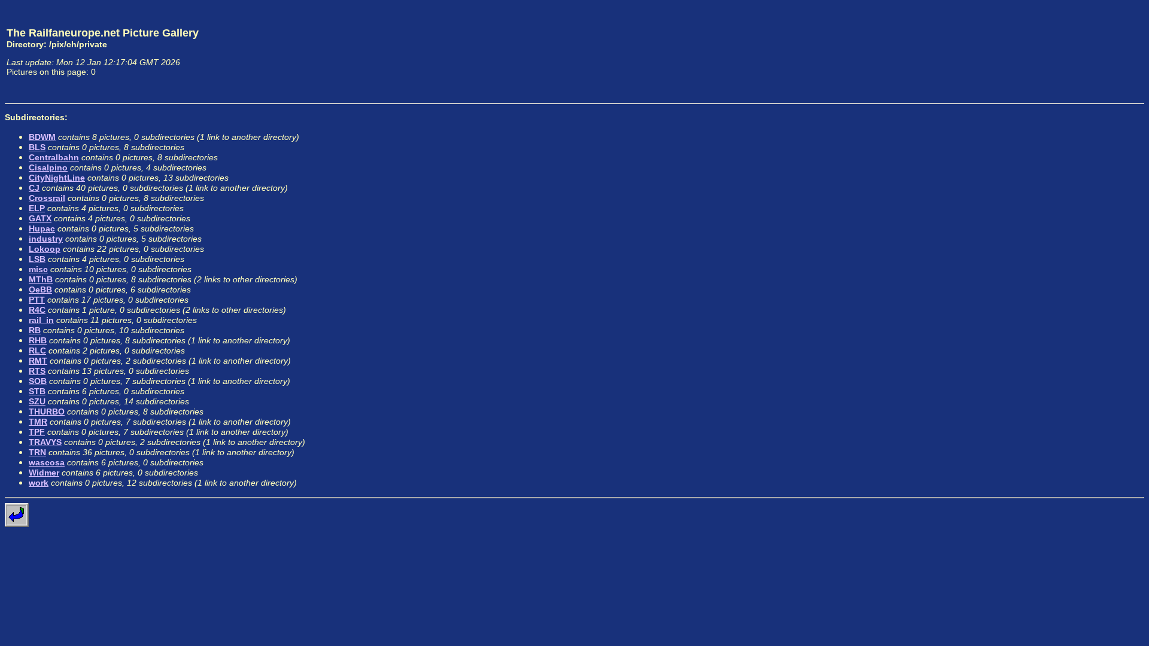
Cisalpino (48, 167)
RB (35, 330)
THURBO (47, 411)
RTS (37, 371)
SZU (37, 401)
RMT (38, 360)
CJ (34, 188)
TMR (38, 421)
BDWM (42, 137)
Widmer (44, 472)
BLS (37, 147)
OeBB (40, 289)
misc (38, 269)
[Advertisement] (1088, 51)
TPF (37, 432)
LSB (37, 259)
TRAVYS (45, 442)
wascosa (47, 462)
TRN (37, 452)
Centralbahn (54, 157)
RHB (38, 340)
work (38, 482)
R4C (37, 310)
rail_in (41, 320)
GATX (40, 218)
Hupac (42, 228)
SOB (38, 381)
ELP (37, 208)
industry (46, 238)
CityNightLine (57, 177)
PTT (37, 299)
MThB (41, 279)
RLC (37, 350)
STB (37, 391)
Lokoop (44, 249)
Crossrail (47, 198)
